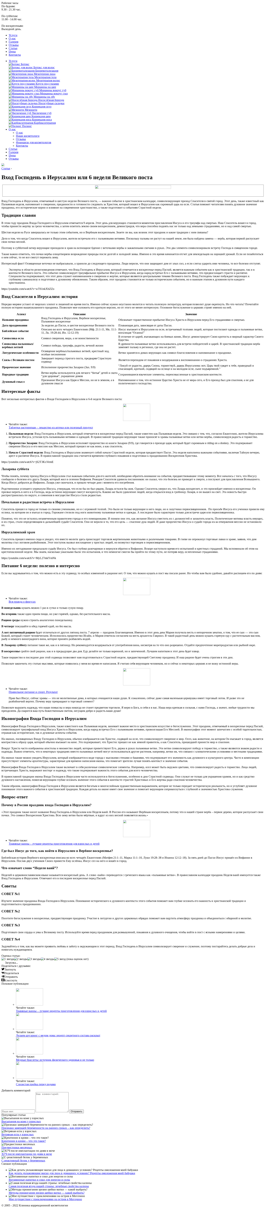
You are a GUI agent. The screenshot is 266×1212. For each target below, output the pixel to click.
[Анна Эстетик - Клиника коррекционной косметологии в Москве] (2, 165)
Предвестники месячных (16, 1147)
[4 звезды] (47, 959)
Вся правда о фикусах (22, 601)
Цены (12, 51)
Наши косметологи (27, 135)
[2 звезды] (21, 959)
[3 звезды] (34, 959)
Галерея (13, 41)
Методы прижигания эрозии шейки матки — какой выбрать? (47, 1192)
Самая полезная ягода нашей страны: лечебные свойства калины (49, 1186)
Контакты (15, 54)
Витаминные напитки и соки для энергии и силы (39, 1179)
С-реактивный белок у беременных (23, 1160)
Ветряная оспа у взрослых (17, 1134)
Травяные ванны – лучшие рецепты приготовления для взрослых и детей (54, 843)
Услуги (13, 35)
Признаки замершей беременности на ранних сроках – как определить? (45, 1127)
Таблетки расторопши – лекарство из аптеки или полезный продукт (51, 427)
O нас (12, 38)
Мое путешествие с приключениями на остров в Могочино (45, 1199)
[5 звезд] (60, 959)
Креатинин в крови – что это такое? (23, 1140)
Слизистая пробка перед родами (36, 1084)
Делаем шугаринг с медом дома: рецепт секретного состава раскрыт (58, 1035)
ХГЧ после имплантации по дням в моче (26, 1154)
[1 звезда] (7, 959)
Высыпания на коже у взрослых (21, 1121)
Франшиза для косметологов (33, 142)
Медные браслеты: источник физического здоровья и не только (55, 1059)
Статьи (13, 48)
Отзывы (14, 45)
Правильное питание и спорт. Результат (33, 692)
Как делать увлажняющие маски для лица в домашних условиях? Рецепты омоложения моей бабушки (72, 1173)
